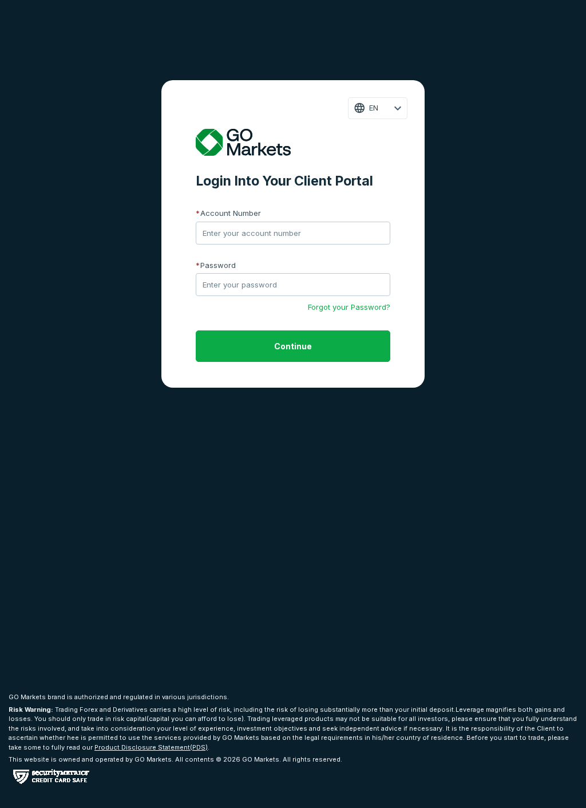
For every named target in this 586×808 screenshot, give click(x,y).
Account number (228, 213)
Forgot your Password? (349, 307)
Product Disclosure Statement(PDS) (151, 747)
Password (216, 265)
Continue (293, 346)
